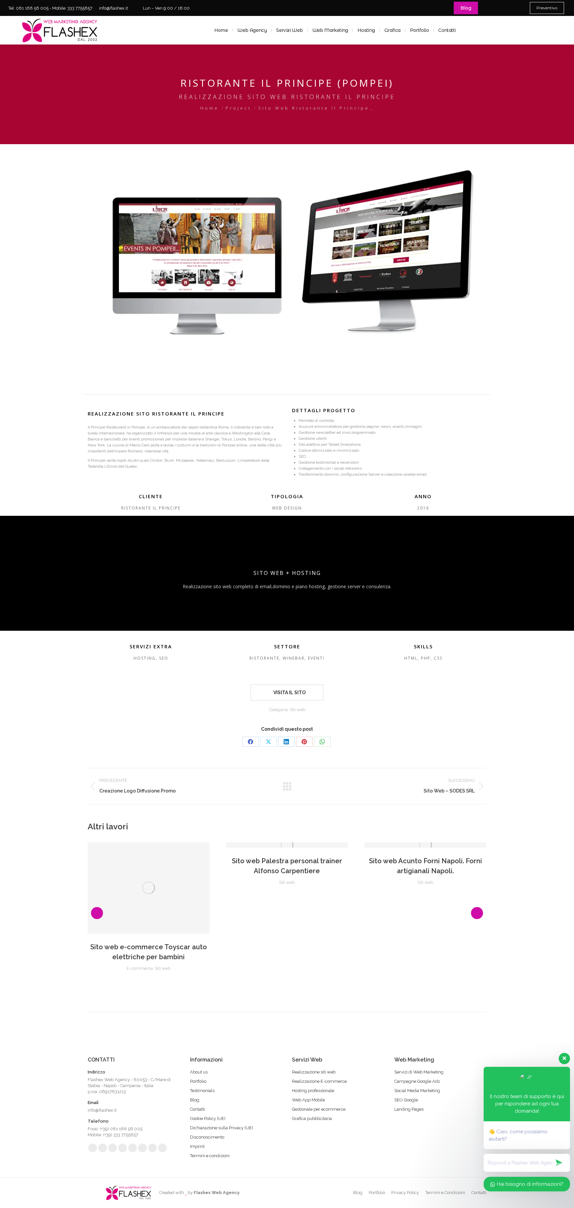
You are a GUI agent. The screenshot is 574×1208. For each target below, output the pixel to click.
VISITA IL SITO (289, 692)
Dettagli (166, 888)
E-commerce (140, 968)
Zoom (148, 888)
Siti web (297, 709)
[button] (97, 913)
